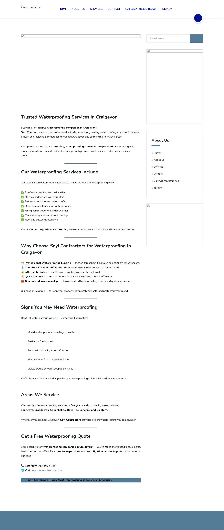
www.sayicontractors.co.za (47, 470)
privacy (166, 9)
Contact (114, 9)
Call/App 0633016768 (140, 9)
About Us (78, 9)
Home (63, 9)
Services (96, 9)
